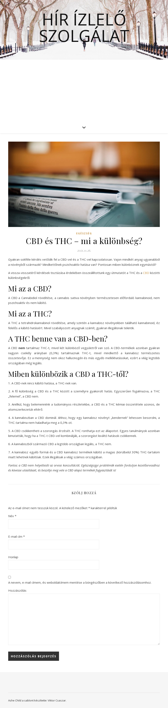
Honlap (13, 557)
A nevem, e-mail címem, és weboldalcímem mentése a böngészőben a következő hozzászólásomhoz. (79, 582)
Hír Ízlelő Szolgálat (84, 27)
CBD (146, 273)
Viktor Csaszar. (57, 700)
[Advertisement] (84, 90)
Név (12, 516)
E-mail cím (16, 536)
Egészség (84, 233)
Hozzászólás (17, 590)
